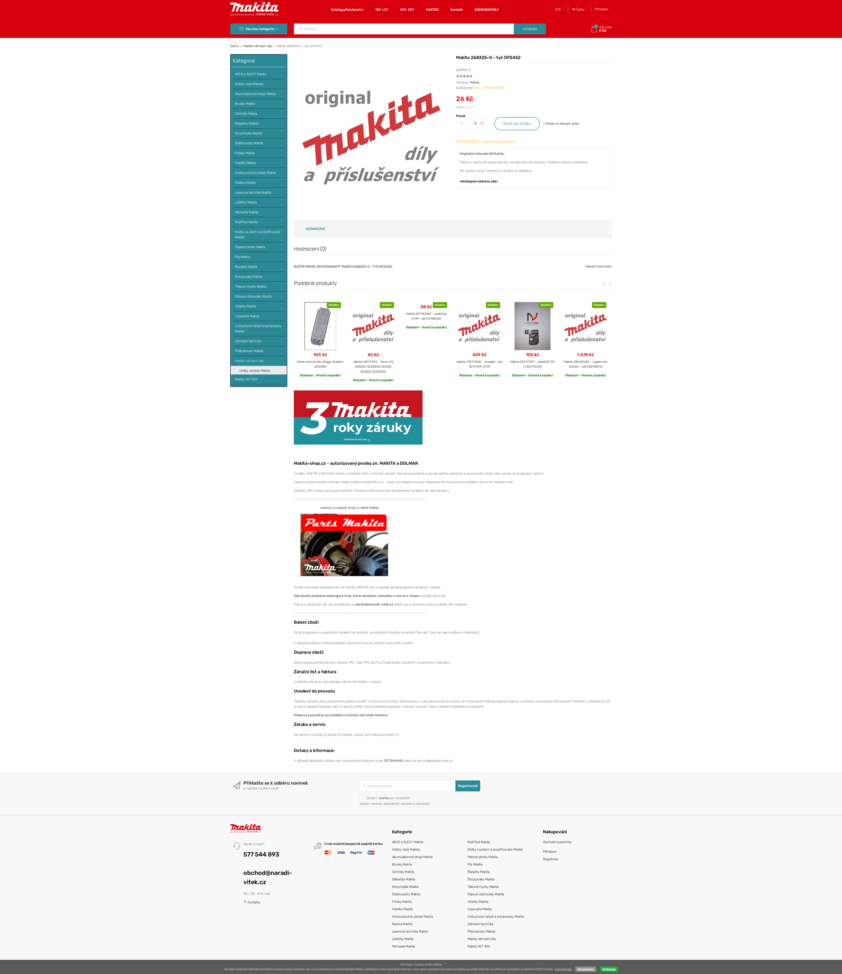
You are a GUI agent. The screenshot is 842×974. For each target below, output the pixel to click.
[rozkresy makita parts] (344, 545)
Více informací (563, 969)
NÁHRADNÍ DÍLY (487, 10)
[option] (320, 339)
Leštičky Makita (246, 202)
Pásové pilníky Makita (250, 247)
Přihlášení (601, 9)
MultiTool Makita (246, 222)
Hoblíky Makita (245, 163)
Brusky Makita (245, 104)
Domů (234, 46)
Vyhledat (530, 29)
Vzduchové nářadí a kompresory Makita (258, 328)
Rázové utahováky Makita (253, 296)
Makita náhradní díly (257, 46)
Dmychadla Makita (248, 133)
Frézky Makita (245, 153)
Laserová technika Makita (253, 192)
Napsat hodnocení (598, 266)
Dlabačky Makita (246, 123)
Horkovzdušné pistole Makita (255, 173)
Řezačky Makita (246, 267)
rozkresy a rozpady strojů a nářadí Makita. (349, 508)
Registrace (550, 859)
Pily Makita (242, 257)
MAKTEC (432, 10)
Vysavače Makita (247, 316)
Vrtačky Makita (245, 306)
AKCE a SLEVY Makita (250, 74)
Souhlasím (609, 969)
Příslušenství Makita (249, 351)
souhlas (384, 798)
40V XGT (407, 10)
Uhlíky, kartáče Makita (254, 371)
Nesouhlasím (586, 969)
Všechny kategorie (260, 29)
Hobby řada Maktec (249, 84)
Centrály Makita (246, 114)
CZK (558, 9)
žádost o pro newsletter (388, 798)
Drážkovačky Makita (249, 143)
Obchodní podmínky (557, 842)
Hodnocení (315, 229)
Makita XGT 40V (246, 379)
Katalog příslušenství (347, 10)
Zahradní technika (248, 341)
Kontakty (253, 902)
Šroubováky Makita (248, 277)
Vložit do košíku (517, 123)
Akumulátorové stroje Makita (255, 94)
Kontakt (457, 10)
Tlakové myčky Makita (250, 286)
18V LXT (381, 10)
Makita (474, 82)
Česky (580, 9)
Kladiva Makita (245, 183)
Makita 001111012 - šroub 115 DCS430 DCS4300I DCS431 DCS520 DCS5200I (373, 366)
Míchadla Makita (246, 212)
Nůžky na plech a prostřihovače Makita (257, 234)
